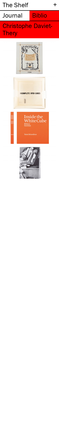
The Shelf (15, 5)
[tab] (15, 16)
